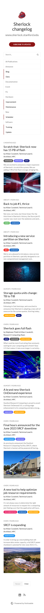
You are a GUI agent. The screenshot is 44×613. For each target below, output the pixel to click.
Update (8, 132)
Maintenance (11, 107)
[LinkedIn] (21, 595)
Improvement (11, 102)
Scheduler (9, 117)
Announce (9, 67)
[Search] (37, 54)
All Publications (11, 62)
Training (9, 127)
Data (8, 77)
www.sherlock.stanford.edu (22, 35)
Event (8, 87)
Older (26, 584)
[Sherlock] (22, 15)
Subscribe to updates (22, 44)
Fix (7, 92)
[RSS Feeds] (24, 595)
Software (9, 122)
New (7, 112)
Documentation (11, 82)
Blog (7, 72)
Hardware (9, 97)
